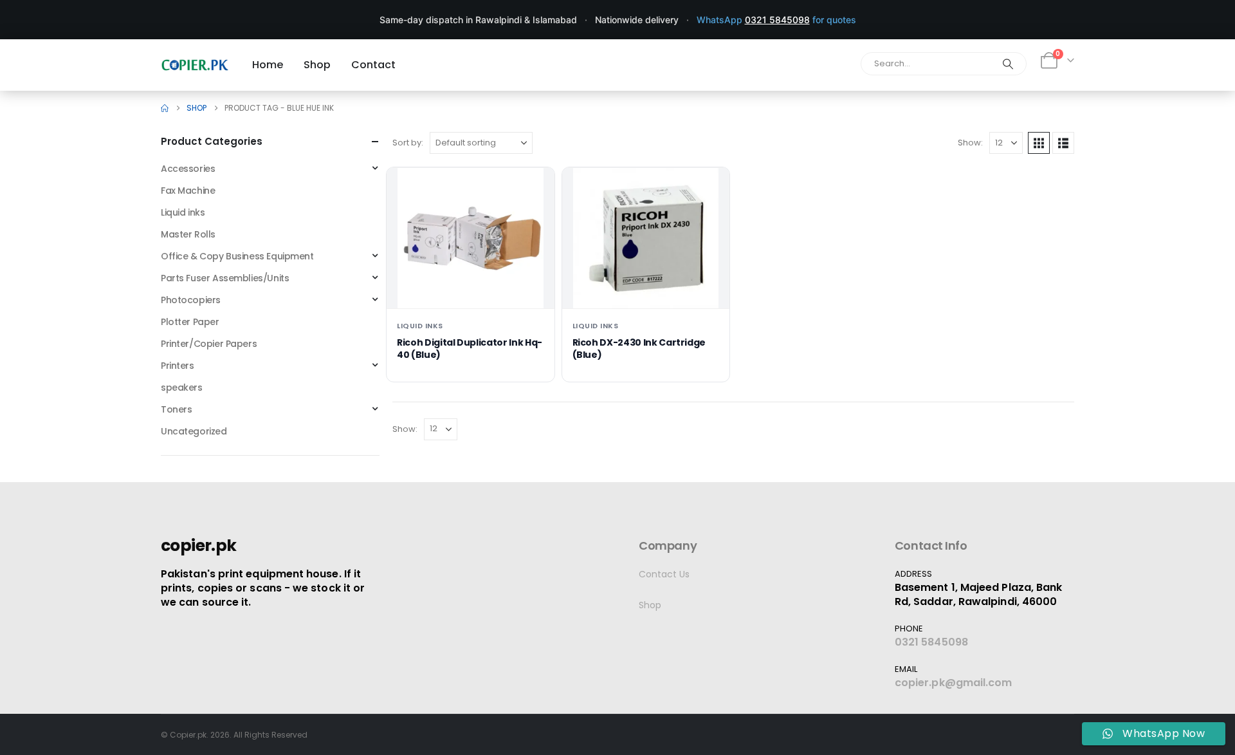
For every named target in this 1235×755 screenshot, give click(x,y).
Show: (970, 142)
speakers (182, 387)
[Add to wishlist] (534, 187)
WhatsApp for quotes (776, 19)
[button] (1039, 143)
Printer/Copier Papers (209, 343)
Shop (650, 605)
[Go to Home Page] (165, 108)
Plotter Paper (190, 321)
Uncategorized (194, 431)
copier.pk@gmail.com (953, 682)
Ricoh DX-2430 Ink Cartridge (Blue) (639, 348)
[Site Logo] (195, 65)
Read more (470, 288)
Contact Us (664, 574)
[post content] (470, 238)
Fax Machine (188, 190)
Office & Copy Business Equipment (237, 256)
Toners (176, 409)
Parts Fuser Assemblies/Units (225, 278)
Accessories (188, 168)
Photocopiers (191, 300)
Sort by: (407, 142)
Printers (177, 365)
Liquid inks (420, 326)
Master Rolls (188, 234)
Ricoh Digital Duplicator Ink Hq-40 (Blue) (469, 348)
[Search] (1008, 64)
